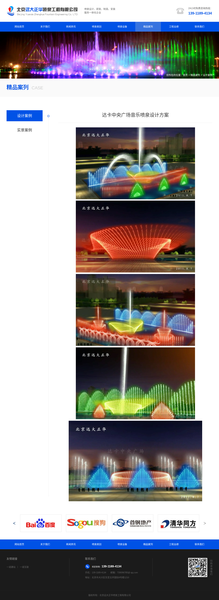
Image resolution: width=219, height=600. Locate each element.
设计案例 (207, 75)
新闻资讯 (71, 26)
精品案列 (148, 26)
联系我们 (199, 26)
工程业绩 (174, 26)
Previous (14, 523)
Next (205, 523)
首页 (185, 75)
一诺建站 (11, 567)
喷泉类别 (96, 26)
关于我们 (45, 26)
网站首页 (19, 26)
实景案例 (24, 130)
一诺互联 (24, 567)
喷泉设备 (122, 26)
